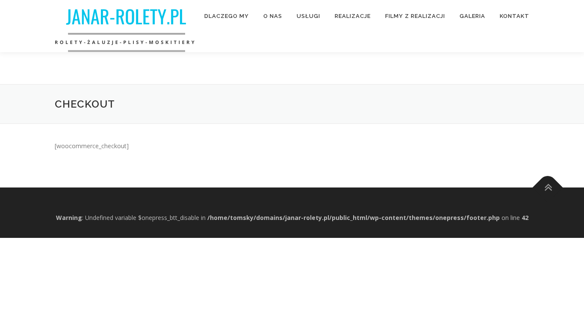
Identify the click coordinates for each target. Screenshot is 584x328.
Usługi (308, 16)
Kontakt (514, 16)
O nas (272, 16)
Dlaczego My (226, 16)
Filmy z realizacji (415, 16)
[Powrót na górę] (548, 188)
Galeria (472, 16)
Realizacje (353, 16)
